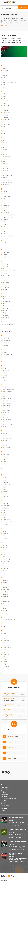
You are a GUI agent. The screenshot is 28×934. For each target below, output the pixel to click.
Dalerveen (6, 145)
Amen (4, 73)
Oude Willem (6, 447)
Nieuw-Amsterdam (8, 389)
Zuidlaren (5, 650)
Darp (4, 147)
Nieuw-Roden (7, 398)
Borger (5, 108)
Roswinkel (6, 491)
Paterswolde (6, 457)
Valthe (5, 554)
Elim (4, 226)
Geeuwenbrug (7, 282)
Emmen (5, 233)
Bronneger (6, 115)
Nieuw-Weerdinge (8, 403)
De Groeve (6, 149)
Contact (3, 792)
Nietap (5, 387)
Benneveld (6, 105)
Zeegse (5, 636)
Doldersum (6, 168)
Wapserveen (6, 585)
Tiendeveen (6, 536)
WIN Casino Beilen (9, 704)
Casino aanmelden (6, 804)
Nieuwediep (6, 405)
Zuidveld (5, 652)
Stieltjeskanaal (7, 522)
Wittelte (5, 610)
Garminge (6, 264)
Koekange (6, 345)
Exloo (4, 245)
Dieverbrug (6, 163)
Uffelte (5, 547)
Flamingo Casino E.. (9, 715)
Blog (2, 791)
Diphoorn (5, 166)
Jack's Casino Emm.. (9, 693)
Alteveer (5, 70)
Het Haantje (6, 301)
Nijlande (5, 417)
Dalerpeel (6, 142)
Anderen (5, 75)
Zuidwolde (6, 657)
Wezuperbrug (7, 601)
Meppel (5, 375)
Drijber (5, 173)
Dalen (4, 140)
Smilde (5, 515)
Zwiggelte (6, 664)
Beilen (4, 103)
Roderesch (6, 482)
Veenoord (5, 564)
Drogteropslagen (8, 175)
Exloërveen (6, 243)
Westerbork (6, 594)
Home (3, 8)
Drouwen (5, 177)
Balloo (4, 98)
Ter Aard (5, 533)
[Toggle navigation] (1, 3)
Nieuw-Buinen (7, 394)
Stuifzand (6, 524)
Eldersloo (5, 222)
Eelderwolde (6, 196)
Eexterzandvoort (8, 217)
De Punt (5, 154)
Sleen (4, 512)
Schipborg (6, 503)
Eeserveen (6, 208)
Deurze (5, 159)
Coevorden (6, 133)
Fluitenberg (6, 252)
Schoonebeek (7, 505)
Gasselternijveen (8, 268)
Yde (4, 626)
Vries (4, 573)
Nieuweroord (6, 408)
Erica (4, 238)
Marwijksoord (7, 370)
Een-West (6, 201)
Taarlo (4, 531)
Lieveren (5, 356)
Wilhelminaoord (7, 606)
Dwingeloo (6, 184)
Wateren (5, 587)
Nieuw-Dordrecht (8, 396)
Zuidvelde (6, 654)
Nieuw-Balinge (7, 391)
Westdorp (5, 592)
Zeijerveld (6, 643)
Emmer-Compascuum (9, 236)
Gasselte (5, 266)
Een (4, 198)
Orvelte (5, 443)
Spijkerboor (6, 519)
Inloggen (3, 800)
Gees (4, 278)
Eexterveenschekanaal (9, 215)
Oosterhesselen (7, 438)
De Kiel (5, 152)
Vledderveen (6, 568)
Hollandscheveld (8, 306)
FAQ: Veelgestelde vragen (8, 798)
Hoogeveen (6, 313)
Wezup (5, 599)
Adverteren (4, 787)
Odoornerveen (7, 436)
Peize (4, 461)
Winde (4, 608)
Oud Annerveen (7, 445)
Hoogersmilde (7, 310)
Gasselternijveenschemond (11, 271)
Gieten (5, 285)
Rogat (4, 487)
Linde (4, 359)
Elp (4, 231)
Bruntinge (6, 119)
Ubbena (5, 545)
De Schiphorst (7, 156)
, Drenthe (11, 736)
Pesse (4, 464)
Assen (4, 87)
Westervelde (6, 596)
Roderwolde (6, 484)
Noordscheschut (8, 424)
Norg (4, 426)
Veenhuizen (6, 559)
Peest (4, 459)
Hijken (4, 303)
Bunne (5, 126)
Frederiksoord (7, 257)
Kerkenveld (6, 338)
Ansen (4, 84)
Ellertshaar (6, 229)
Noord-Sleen (6, 422)
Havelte (5, 296)
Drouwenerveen (7, 182)
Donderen (6, 170)
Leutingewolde (7, 354)
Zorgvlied (5, 645)
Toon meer (4, 25)
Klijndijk (5, 343)
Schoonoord (6, 510)
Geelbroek (6, 275)
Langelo (5, 352)
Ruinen (5, 494)
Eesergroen (6, 205)
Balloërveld (6, 96)
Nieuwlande (6, 410)
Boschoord (6, 110)
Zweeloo (5, 661)
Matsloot (5, 373)
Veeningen (6, 561)
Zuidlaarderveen (8, 647)
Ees (4, 203)
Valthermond (6, 557)
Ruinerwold (6, 496)
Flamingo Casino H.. (9, 698)
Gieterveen (6, 287)
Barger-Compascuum (9, 101)
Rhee (4, 477)
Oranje (5, 440)
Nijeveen (5, 415)
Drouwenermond (8, 180)
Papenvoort (6, 454)
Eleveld (5, 224)
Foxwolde (5, 254)
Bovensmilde (6, 112)
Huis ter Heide (7, 317)
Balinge (5, 94)
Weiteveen (6, 589)
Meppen (5, 377)
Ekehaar (5, 219)
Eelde (4, 194)
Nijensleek (6, 412)
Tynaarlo (5, 538)
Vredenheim (6, 571)
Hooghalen (6, 315)
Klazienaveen (7, 340)
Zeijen (4, 638)
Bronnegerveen (7, 117)
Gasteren (5, 273)
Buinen (5, 122)
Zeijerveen (6, 640)
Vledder (5, 566)
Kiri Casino (7, 709)
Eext (4, 210)
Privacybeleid (5, 806)
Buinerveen (6, 124)
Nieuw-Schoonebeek (9, 401)
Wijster (5, 603)
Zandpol (5, 633)
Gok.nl (3, 785)
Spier (4, 517)
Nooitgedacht (7, 419)
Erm (4, 240)
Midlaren (5, 380)
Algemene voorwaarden (8, 789)
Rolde (4, 489)
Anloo (4, 77)
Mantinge (5, 368)
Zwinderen (6, 666)
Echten (5, 191)
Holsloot (5, 308)
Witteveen (6, 613)
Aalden (5, 68)
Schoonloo (6, 508)
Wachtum (5, 580)
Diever (5, 161)
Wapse (5, 582)
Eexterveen (6, 212)
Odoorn (5, 433)
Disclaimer (4, 796)
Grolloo (5, 289)
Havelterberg (7, 299)
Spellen (22, 7)
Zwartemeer (6, 659)
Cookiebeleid (4, 794)
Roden (5, 480)
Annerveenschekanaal (9, 82)
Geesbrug (5, 280)
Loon (4, 361)
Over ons (3, 802)
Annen (5, 80)
